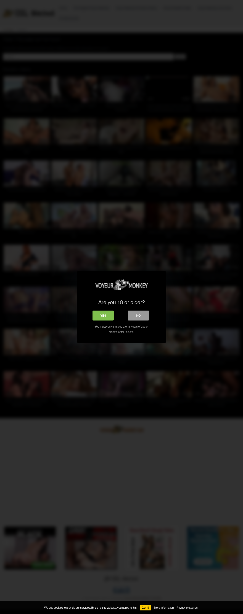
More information (164, 607)
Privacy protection (187, 607)
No (138, 315)
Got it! (145, 607)
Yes (103, 315)
